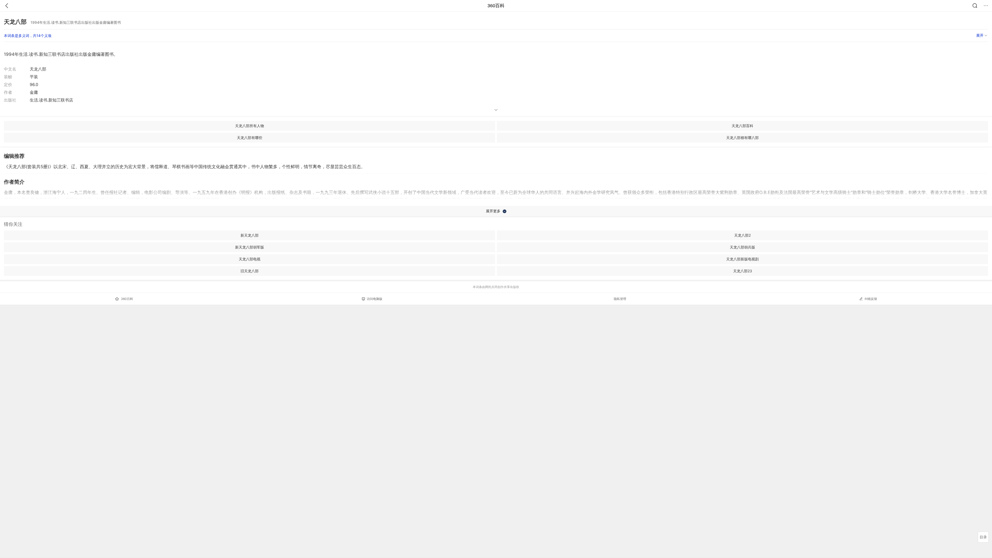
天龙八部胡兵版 (742, 247)
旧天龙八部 (250, 271)
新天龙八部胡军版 (249, 247)
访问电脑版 (374, 299)
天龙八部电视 (249, 259)
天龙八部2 (742, 235)
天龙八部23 (742, 271)
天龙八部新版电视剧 (742, 259)
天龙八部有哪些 (249, 137)
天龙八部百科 (742, 125)
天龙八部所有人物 (249, 125)
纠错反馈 (871, 299)
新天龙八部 (250, 235)
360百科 (496, 5)
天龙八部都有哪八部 (742, 137)
